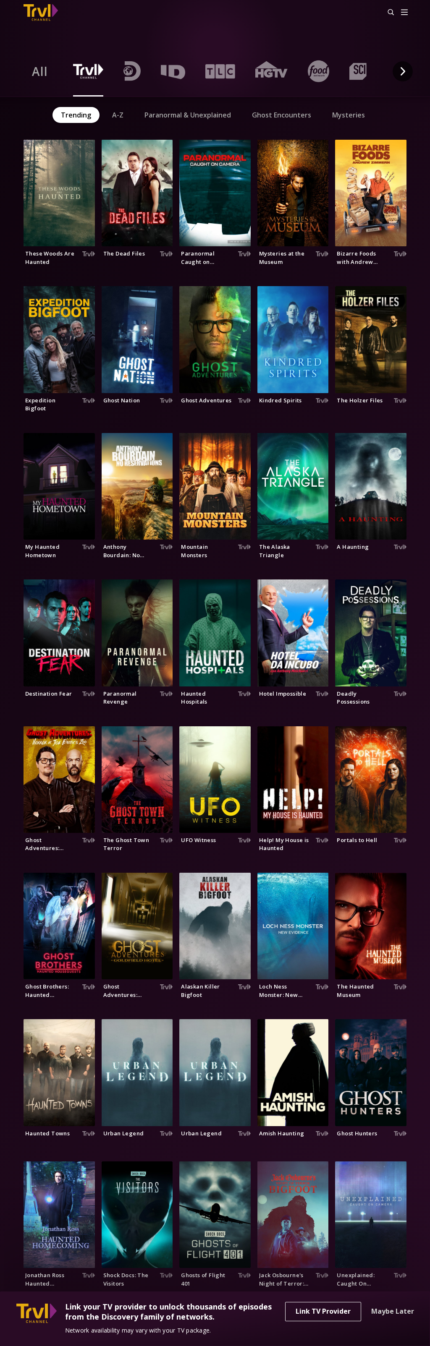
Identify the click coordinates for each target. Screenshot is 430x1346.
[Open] (404, 13)
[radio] (40, 71)
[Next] (403, 71)
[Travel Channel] (45, 12)
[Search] (387, 12)
